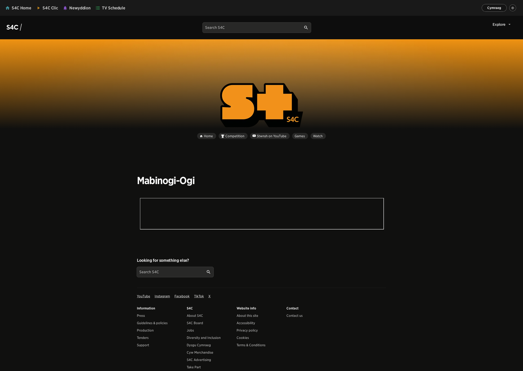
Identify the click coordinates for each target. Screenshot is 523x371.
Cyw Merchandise (200, 352)
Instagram (162, 296)
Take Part (194, 367)
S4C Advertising (199, 360)
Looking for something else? (163, 260)
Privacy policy (247, 330)
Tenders (143, 338)
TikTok (199, 296)
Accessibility (246, 323)
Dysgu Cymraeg (199, 345)
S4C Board (195, 323)
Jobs (190, 330)
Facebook (182, 296)
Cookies (243, 338)
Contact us (294, 316)
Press (141, 316)
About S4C (195, 316)
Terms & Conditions (251, 345)
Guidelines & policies (152, 323)
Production (145, 330)
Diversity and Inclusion (204, 338)
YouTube (143, 296)
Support (143, 345)
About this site (247, 316)
